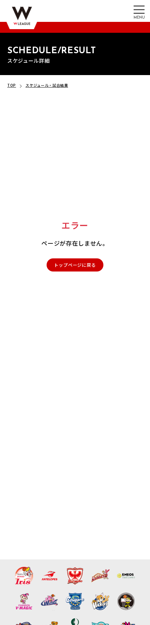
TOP (11, 85)
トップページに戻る (75, 265)
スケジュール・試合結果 (46, 85)
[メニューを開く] (139, 9)
